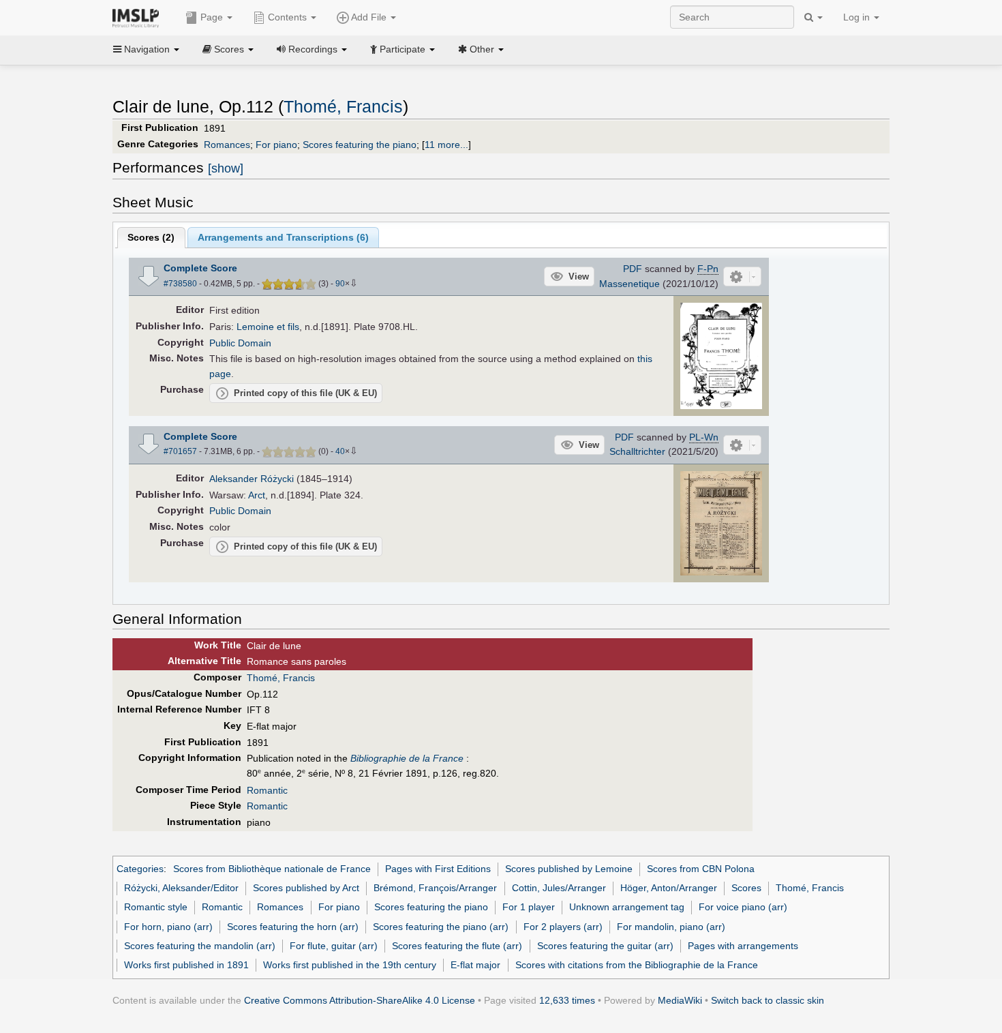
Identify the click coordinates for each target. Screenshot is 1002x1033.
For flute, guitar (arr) (334, 945)
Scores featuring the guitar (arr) (605, 945)
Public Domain (240, 343)
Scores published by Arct (306, 887)
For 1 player (528, 906)
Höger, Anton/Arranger (668, 887)
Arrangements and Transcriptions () (283, 237)
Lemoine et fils (268, 326)
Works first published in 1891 (186, 964)
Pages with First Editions (438, 868)
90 (340, 283)
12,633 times (567, 1000)
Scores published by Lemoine (569, 868)
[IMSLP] (138, 17)
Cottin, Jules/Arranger (559, 887)
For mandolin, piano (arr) (671, 926)
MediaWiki (680, 1000)
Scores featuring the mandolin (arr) (199, 945)
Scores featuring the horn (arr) (293, 926)
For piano (276, 144)
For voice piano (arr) (743, 906)
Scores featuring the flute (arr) (457, 945)
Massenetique (629, 283)
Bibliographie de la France (407, 758)
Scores (746, 887)
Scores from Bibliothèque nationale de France (272, 868)
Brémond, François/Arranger (435, 887)
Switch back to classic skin (767, 1000)
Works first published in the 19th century (349, 964)
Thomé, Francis (343, 107)
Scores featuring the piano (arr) (440, 926)
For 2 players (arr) (563, 926)
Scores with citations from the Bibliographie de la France (636, 964)
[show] (225, 168)
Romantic (267, 790)
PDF (632, 268)
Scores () (150, 237)
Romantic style (155, 906)
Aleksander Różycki (251, 478)
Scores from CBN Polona (701, 868)
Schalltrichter (637, 451)
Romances (227, 144)
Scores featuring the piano (359, 144)
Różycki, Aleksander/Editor (181, 887)
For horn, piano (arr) (168, 926)
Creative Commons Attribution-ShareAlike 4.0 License (359, 1000)
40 (340, 451)
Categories (140, 868)
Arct (256, 495)
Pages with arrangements (743, 945)
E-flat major (475, 964)
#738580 (180, 283)
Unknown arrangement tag (626, 906)
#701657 (180, 451)
